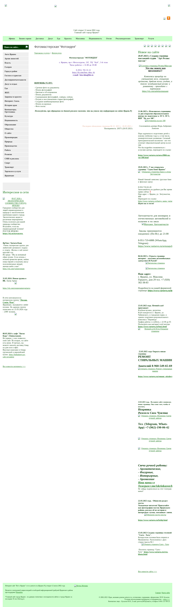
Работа (8, 150)
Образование (10, 125)
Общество (9, 129)
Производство (11, 146)
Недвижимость (95, 38)
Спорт (7, 163)
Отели (109, 38)
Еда (58, 38)
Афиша (12, 38)
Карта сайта (166, 593)
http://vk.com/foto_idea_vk (83, 72)
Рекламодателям (123, 38)
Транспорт (139, 38)
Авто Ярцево (10, 54)
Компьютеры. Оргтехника (11, 110)
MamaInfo (19, 592)
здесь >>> (166, 599)
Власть (8, 63)
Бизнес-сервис (25, 38)
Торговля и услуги (42, 53)
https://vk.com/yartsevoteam (13, 269)
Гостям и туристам (13, 75)
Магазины (80, 38)
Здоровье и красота (13, 97)
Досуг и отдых (11, 84)
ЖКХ (7, 92)
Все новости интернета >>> (14, 366)
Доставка (40, 38)
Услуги (151, 38)
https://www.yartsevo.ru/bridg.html (152, 520)
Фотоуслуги (57, 53)
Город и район (11, 71)
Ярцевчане (9, 176)
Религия (8, 154)
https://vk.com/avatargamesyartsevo (16, 288)
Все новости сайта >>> (147, 571)
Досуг (50, 38)
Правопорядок (11, 137)
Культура (9, 116)
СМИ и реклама (12, 159)
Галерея (8, 67)
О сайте (8, 133)
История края (11, 105)
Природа (8, 142)
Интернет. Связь (12, 101)
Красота (68, 38)
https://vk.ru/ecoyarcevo (13, 233)
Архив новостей (12, 58)
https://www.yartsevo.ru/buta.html (152, 326)
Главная (158, 593)
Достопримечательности (15, 80)
